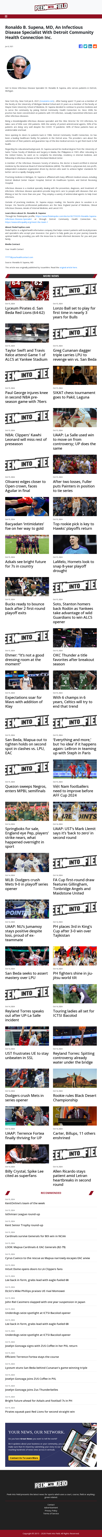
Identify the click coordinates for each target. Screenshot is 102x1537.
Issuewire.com (47, 101)
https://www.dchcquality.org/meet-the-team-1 (26, 222)
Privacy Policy (51, 1510)
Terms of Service (51, 1513)
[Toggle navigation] (6, 16)
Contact (51, 1504)
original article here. (68, 267)
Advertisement (51, 1507)
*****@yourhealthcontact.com (19, 257)
